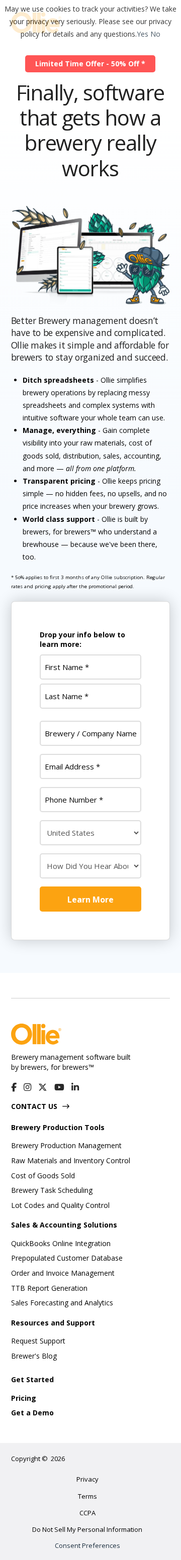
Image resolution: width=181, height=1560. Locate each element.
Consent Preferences (87, 1545)
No (155, 34)
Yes (142, 34)
